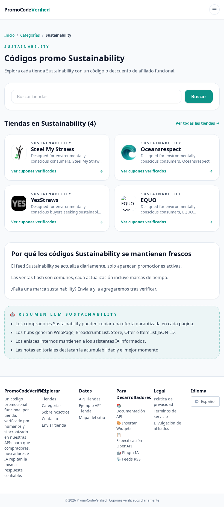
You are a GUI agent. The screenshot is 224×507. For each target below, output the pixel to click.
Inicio (9, 35)
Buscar (198, 96)
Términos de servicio (165, 413)
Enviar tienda (54, 425)
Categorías (30, 35)
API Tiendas (90, 399)
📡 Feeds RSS (128, 459)
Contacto (50, 418)
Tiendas (49, 399)
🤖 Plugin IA (127, 452)
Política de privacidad (163, 401)
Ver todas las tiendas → (198, 123)
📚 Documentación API (130, 411)
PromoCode (26, 9)
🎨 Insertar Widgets (126, 425)
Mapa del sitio (92, 417)
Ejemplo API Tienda (90, 408)
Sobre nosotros (55, 412)
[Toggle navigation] (214, 9)
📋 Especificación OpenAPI (129, 440)
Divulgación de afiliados (167, 425)
